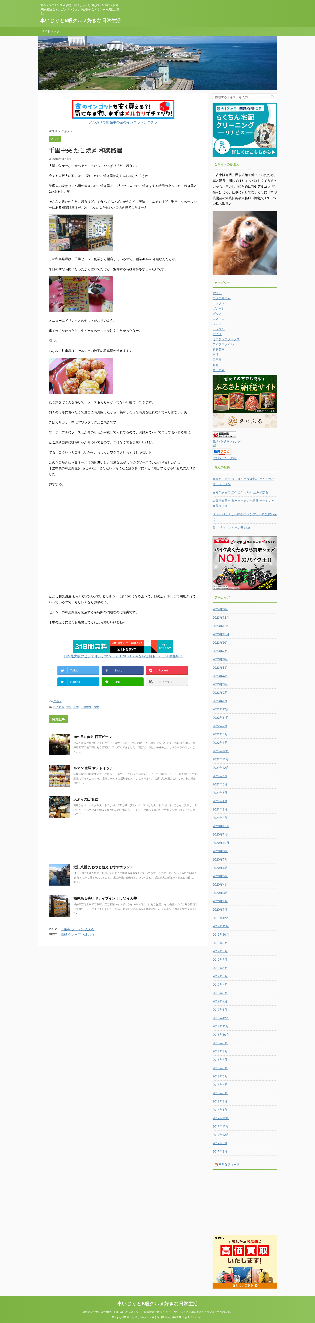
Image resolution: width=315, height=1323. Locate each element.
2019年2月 (220, 1001)
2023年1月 (220, 701)
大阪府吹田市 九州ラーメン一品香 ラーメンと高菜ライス (243, 503)
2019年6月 (220, 968)
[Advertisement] (123, 843)
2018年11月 (221, 1026)
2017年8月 (220, 1151)
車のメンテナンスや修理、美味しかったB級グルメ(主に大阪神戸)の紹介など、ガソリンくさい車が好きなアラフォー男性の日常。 (157, 1311)
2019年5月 (220, 976)
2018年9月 (220, 1043)
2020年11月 (221, 834)
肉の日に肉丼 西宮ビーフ (93, 737)
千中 (76, 707)
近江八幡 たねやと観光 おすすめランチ (104, 867)
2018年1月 (220, 1109)
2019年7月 (220, 959)
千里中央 (86, 707)
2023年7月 (220, 651)
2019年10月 (221, 934)
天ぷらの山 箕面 (86, 799)
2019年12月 (221, 918)
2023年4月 (220, 676)
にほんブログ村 (225, 458)
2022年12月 (221, 709)
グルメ (57, 701)
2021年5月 (220, 792)
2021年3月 (220, 809)
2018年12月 (221, 1018)
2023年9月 (220, 642)
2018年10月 (221, 1034)
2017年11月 (220, 1126)
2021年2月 (220, 817)
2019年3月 (220, 993)
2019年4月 (220, 984)
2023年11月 (221, 626)
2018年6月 (220, 1068)
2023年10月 (221, 634)
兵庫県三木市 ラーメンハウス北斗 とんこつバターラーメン (243, 481)
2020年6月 (220, 868)
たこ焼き (58, 707)
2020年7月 (220, 859)
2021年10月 (221, 767)
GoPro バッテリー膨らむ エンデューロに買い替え (245, 516)
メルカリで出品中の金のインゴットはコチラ (123, 122)
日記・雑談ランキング (226, 441)
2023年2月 (220, 692)
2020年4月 (220, 884)
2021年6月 (220, 784)
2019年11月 (221, 926)
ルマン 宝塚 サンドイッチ (93, 768)
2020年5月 (220, 876)
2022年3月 (220, 742)
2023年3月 (220, 684)
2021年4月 (220, 801)
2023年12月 (221, 617)
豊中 (96, 707)
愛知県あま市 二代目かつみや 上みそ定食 (240, 492)
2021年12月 (221, 751)
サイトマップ (50, 31)
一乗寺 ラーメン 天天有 (77, 929)
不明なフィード (229, 1164)
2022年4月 (220, 734)
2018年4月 (220, 1084)
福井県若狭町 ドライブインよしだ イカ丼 (105, 898)
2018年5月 (220, 1076)
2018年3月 (220, 1093)
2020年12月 (221, 826)
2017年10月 (221, 1134)
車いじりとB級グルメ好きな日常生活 (80, 20)
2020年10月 (221, 842)
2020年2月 (220, 901)
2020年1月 (220, 909)
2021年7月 (220, 776)
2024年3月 (220, 609)
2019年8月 (220, 951)
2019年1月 (220, 1009)
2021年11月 (220, 759)
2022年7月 (220, 726)
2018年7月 (220, 1059)
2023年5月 (220, 667)
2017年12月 (221, 1118)
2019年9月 (220, 943)
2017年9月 (220, 1143)
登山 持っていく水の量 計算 (231, 527)
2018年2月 (220, 1101)
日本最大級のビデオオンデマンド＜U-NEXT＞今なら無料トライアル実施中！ (123, 656)
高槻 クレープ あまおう (77, 934)
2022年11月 (221, 717)
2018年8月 (220, 1051)
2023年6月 (220, 659)
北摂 (69, 707)
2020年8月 (220, 851)
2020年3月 (220, 893)
